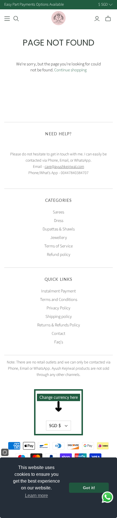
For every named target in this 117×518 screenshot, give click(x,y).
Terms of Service (58, 246)
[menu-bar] (7, 19)
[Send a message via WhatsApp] (107, 497)
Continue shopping (70, 70)
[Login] (97, 19)
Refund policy (58, 255)
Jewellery (58, 238)
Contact (58, 334)
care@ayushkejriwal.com (64, 167)
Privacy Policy (58, 308)
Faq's (58, 342)
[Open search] (16, 19)
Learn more (36, 495)
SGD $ (55, 425)
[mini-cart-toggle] (108, 19)
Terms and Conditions (58, 300)
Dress (58, 221)
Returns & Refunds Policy (58, 325)
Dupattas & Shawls (59, 229)
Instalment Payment (58, 291)
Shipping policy (58, 317)
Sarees (58, 212)
